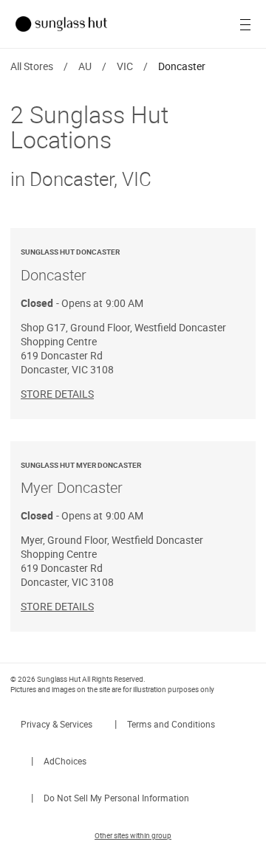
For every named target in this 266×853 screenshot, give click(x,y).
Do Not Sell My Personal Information (116, 798)
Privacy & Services (56, 724)
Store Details (57, 394)
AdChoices (65, 761)
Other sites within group (133, 835)
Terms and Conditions (171, 724)
